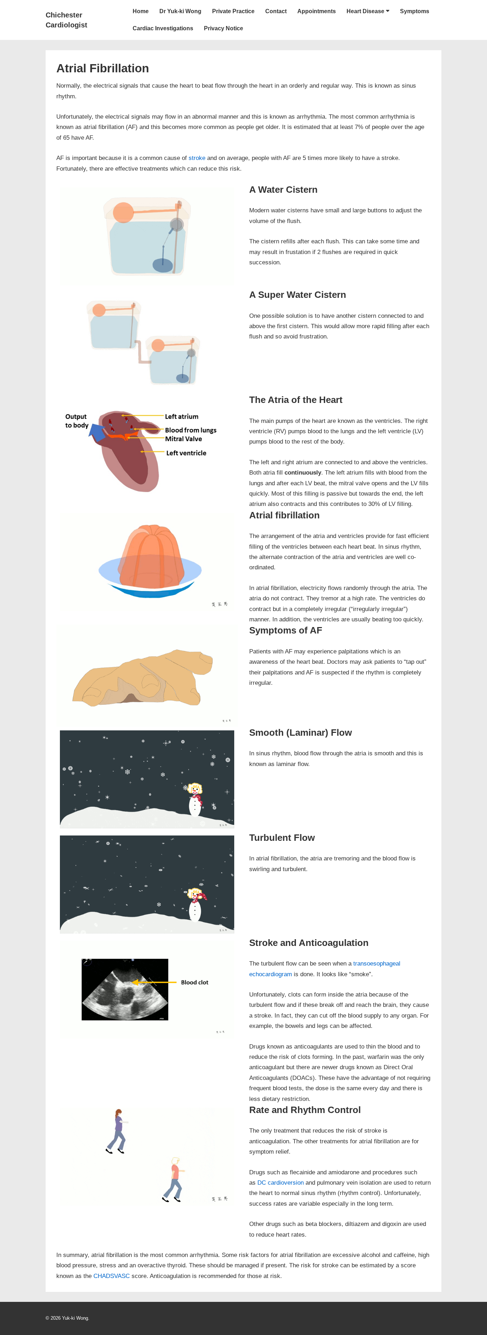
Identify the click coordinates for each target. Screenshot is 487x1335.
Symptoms (414, 11)
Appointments (316, 11)
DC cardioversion (280, 1182)
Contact (276, 11)
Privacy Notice (223, 28)
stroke (197, 158)
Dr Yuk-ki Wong (180, 11)
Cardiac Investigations (163, 28)
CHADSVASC (111, 1276)
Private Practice (233, 11)
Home (141, 11)
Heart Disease (365, 11)
